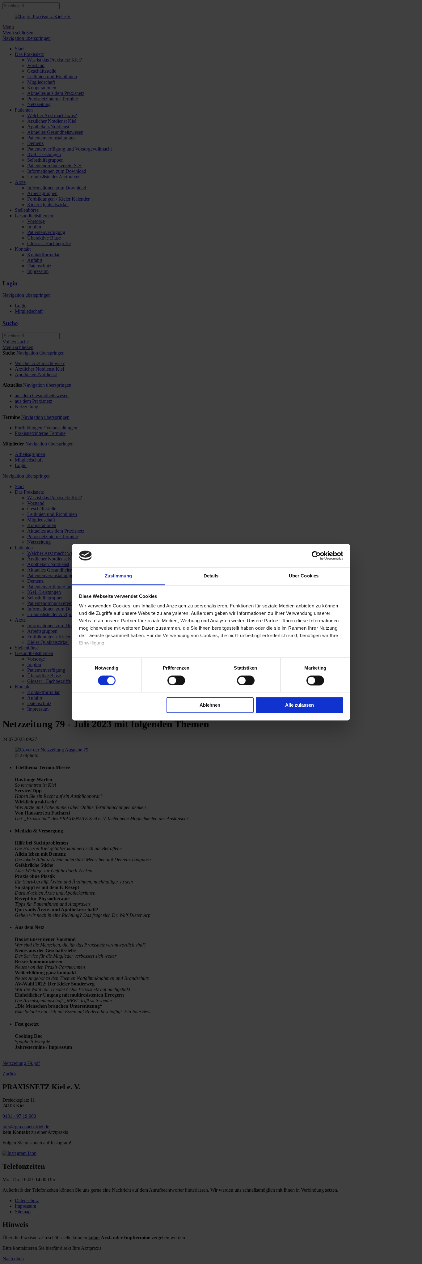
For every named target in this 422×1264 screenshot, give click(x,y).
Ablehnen (210, 705)
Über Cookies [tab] (304, 576)
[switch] (176, 680)
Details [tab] (211, 576)
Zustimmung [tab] (118, 576)
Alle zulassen (299, 705)
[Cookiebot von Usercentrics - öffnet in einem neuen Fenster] (316, 555)
